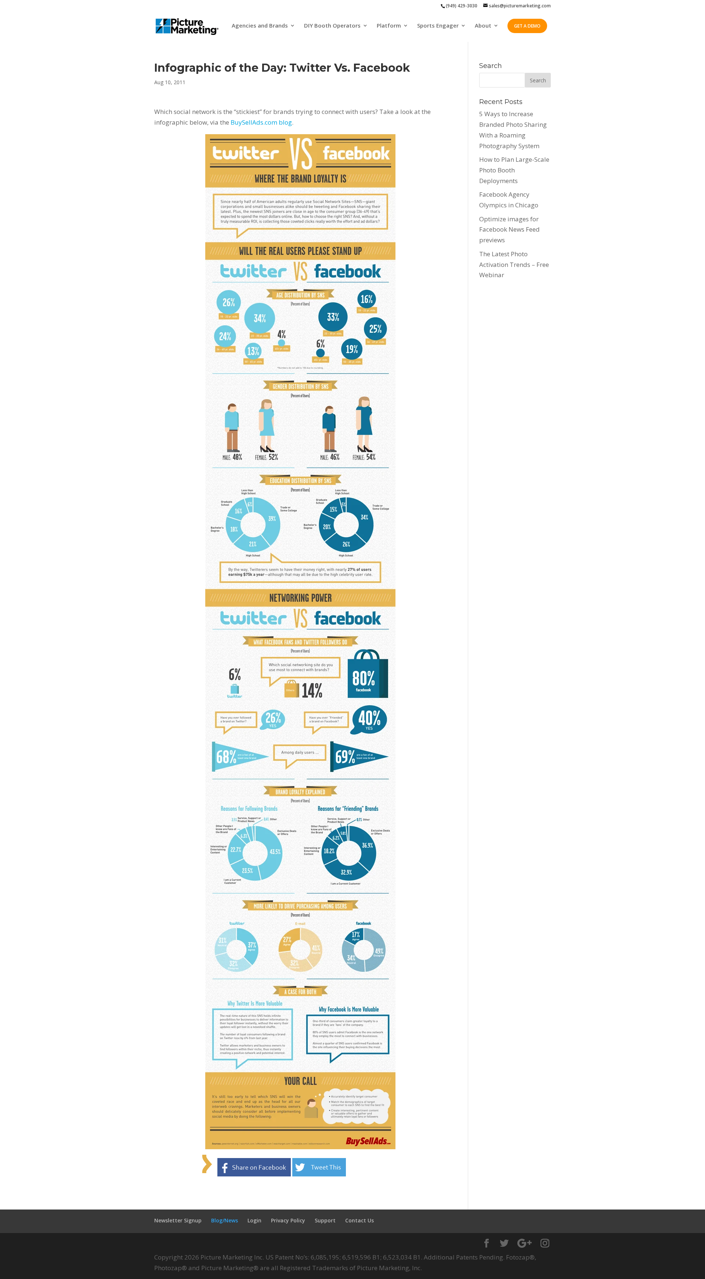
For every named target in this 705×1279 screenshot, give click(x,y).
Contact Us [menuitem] (359, 1220)
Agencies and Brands (260, 26)
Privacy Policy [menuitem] (288, 1220)
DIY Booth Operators (332, 26)
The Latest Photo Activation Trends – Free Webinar (514, 264)
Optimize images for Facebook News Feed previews (509, 229)
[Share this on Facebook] (254, 1171)
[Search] (538, 80)
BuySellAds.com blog (261, 122)
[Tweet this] (319, 1171)
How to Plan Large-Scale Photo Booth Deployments (514, 170)
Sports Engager (438, 26)
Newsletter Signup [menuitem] (178, 1220)
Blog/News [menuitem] (224, 1220)
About (483, 26)
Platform (389, 26)
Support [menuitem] (325, 1220)
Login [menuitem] (254, 1220)
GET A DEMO (527, 26)
